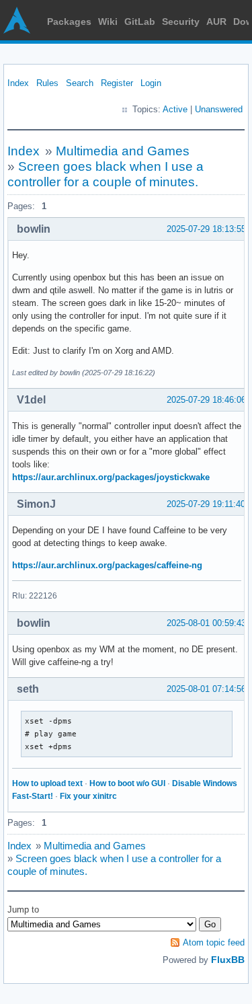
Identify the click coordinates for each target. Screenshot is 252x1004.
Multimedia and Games (123, 151)
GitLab (139, 21)
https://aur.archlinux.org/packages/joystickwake (111, 477)
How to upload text (47, 783)
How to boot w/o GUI (127, 783)
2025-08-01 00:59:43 (206, 623)
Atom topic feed (214, 942)
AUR (216, 21)
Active (175, 109)
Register (117, 83)
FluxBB (228, 959)
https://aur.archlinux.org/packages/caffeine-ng (107, 565)
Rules (47, 83)
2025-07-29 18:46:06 (206, 400)
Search (79, 83)
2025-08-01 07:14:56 (206, 689)
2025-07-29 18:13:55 (206, 229)
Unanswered (219, 109)
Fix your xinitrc (88, 796)
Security (181, 21)
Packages (69, 21)
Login (150, 83)
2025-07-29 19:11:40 (206, 504)
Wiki (108, 21)
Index (18, 83)
